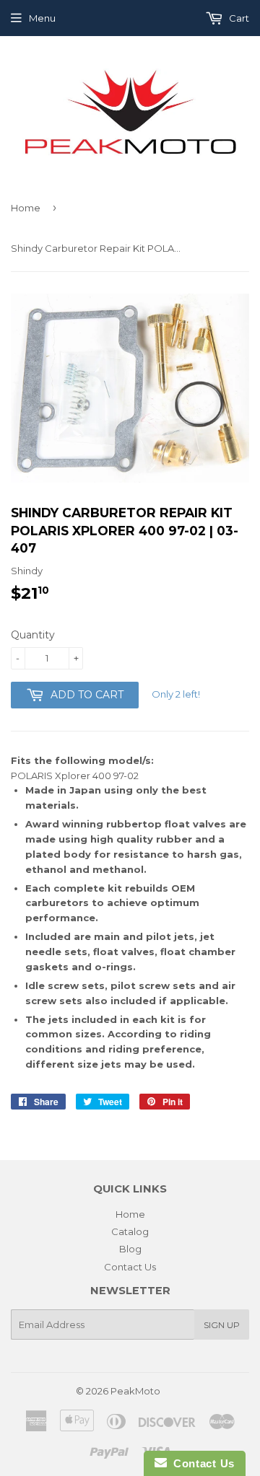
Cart (238, 18)
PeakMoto (135, 1391)
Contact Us (130, 1267)
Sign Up (222, 1324)
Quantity (33, 634)
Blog (130, 1249)
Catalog (130, 1231)
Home (25, 208)
